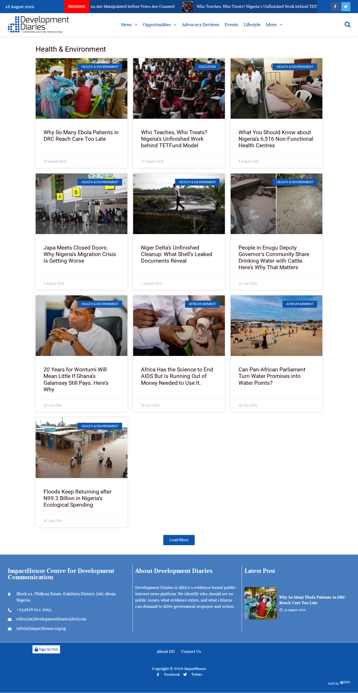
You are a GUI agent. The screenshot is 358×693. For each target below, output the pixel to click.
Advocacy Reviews (200, 24)
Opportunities (157, 24)
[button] (179, 540)
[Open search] (347, 24)
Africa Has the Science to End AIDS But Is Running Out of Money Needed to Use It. (177, 376)
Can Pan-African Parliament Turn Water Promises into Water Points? (272, 376)
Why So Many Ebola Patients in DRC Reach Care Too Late (81, 135)
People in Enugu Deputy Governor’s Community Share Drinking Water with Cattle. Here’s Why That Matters (273, 258)
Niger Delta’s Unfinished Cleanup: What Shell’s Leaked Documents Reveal (176, 254)
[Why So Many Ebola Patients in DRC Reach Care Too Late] (261, 603)
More (271, 24)
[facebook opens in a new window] (335, 6)
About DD (166, 651)
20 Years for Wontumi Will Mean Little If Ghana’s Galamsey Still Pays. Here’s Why (76, 379)
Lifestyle (252, 24)
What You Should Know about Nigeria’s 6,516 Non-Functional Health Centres (275, 139)
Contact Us (191, 651)
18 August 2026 (295, 609)
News (126, 24)
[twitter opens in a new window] (345, 6)
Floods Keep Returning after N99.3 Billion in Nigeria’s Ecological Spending (78, 498)
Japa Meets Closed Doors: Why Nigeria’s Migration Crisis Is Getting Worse (80, 254)
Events (231, 24)
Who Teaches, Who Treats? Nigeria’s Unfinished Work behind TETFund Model (174, 139)
